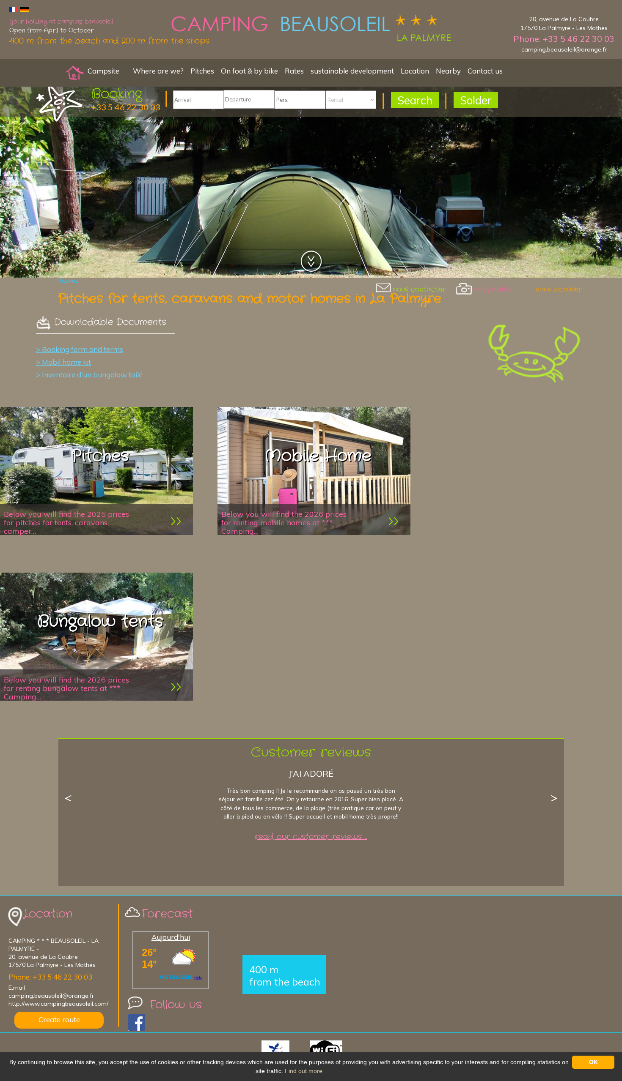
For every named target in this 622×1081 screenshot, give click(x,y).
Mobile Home (317, 456)
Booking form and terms (82, 349)
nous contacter (419, 289)
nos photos (493, 289)
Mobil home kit (66, 362)
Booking (116, 94)
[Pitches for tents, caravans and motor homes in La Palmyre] (311, 29)
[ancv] (284, 1050)
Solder (476, 100)
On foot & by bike (249, 70)
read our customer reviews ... (311, 837)
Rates (294, 70)
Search (414, 100)
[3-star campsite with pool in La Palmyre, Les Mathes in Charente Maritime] (75, 72)
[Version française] (13, 9)
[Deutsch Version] (24, 9)
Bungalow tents (100, 621)
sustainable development (352, 70)
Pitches (202, 70)
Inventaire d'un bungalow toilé (92, 374)
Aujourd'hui (170, 937)
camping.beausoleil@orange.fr (564, 49)
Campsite (103, 70)
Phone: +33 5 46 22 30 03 (563, 38)
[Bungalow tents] (176, 686)
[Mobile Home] (393, 520)
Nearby (448, 70)
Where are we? (158, 70)
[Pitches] (176, 520)
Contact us (485, 70)
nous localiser (558, 289)
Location (415, 70)
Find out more (303, 1070)
